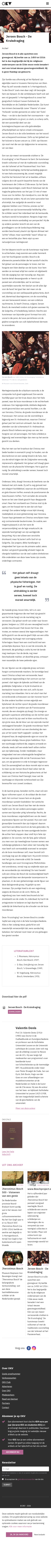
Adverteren (7, 1386)
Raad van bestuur (10, 1399)
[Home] (7, 3)
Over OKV (6, 1390)
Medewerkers (8, 1395)
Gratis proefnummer (11, 1374)
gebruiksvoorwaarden (26, 1479)
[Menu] (47, 3)
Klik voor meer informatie (20, 1526)
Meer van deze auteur (25, 1108)
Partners (6, 1403)
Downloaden (15, 1012)
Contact (5, 1407)
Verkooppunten (9, 1378)
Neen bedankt (39, 1534)
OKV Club (6, 1382)
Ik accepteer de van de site (24, 1479)
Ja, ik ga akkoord (19, 1534)
